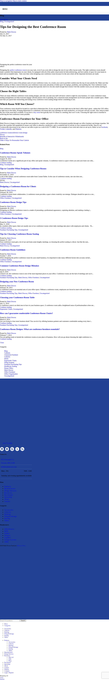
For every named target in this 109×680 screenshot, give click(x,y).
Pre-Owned (8, 495)
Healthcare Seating (10, 366)
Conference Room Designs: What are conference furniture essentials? (30, 329)
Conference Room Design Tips (13, 202)
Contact (7, 501)
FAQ (10, 659)
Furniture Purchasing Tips (8, 230)
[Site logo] (54, 13)
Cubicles (7, 357)
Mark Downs (11, 32)
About (6, 499)
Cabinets (7, 353)
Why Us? (11, 657)
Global (6, 533)
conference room (5, 133)
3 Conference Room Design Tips (14, 218)
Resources (8, 493)
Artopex (7, 535)
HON (6, 531)
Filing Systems (9, 362)
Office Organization (11, 374)
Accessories (8, 510)
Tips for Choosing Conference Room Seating (19, 234)
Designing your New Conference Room (17, 281)
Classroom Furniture (11, 355)
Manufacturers (9, 489)
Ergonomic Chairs (6, 309)
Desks (6, 359)
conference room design (19, 133)
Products (7, 486)
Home (2, 19)
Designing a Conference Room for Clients (18, 186)
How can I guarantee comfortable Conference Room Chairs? (26, 313)
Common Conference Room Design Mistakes (19, 266)
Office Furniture (5, 198)
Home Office (8, 368)
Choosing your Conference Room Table (17, 297)
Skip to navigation (6, 1)
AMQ (6, 542)
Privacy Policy (21, 545)
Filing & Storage (10, 516)
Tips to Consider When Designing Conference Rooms (23, 168)
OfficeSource (9, 529)
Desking (7, 514)
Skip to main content (20, 1)
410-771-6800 (7, 443)
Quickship (8, 497)
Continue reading (6, 163)
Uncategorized (9, 21)
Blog (6, 19)
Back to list (4, 138)
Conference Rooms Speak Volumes (15, 153)
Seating (7, 518)
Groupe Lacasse (10, 540)
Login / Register (9, 672)
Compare (6, 671)
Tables (6, 521)
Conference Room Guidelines (12, 250)
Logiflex (7, 538)
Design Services (10, 491)
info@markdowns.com (8, 467)
